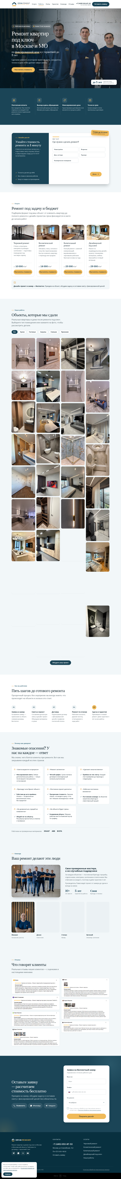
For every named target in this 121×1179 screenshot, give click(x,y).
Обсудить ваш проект (60, 663)
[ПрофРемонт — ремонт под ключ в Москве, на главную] (21, 4)
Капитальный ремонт (91, 1151)
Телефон (69, 1087)
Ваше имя (69, 1077)
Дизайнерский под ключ (92, 1154)
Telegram (51, 1106)
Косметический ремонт (92, 1147)
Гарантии (55, 4)
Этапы (48, 4)
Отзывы (71, 4)
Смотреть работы (45, 70)
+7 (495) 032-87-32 (63, 1144)
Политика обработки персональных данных (96, 1169)
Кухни (22, 332)
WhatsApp (37, 1106)
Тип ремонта (70, 1098)
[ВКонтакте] (23, 1153)
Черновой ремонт (90, 1144)
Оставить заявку (100, 4)
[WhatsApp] (18, 1153)
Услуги (34, 4)
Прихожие (65, 332)
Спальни (54, 332)
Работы (41, 4)
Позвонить (20, 1106)
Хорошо (7, 1174)
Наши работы (88, 1158)
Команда (63, 4)
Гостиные (32, 332)
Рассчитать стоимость (23, 70)
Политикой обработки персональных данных (89, 1110)
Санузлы (43, 332)
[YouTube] (28, 1153)
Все (14, 332)
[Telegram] (14, 1153)
